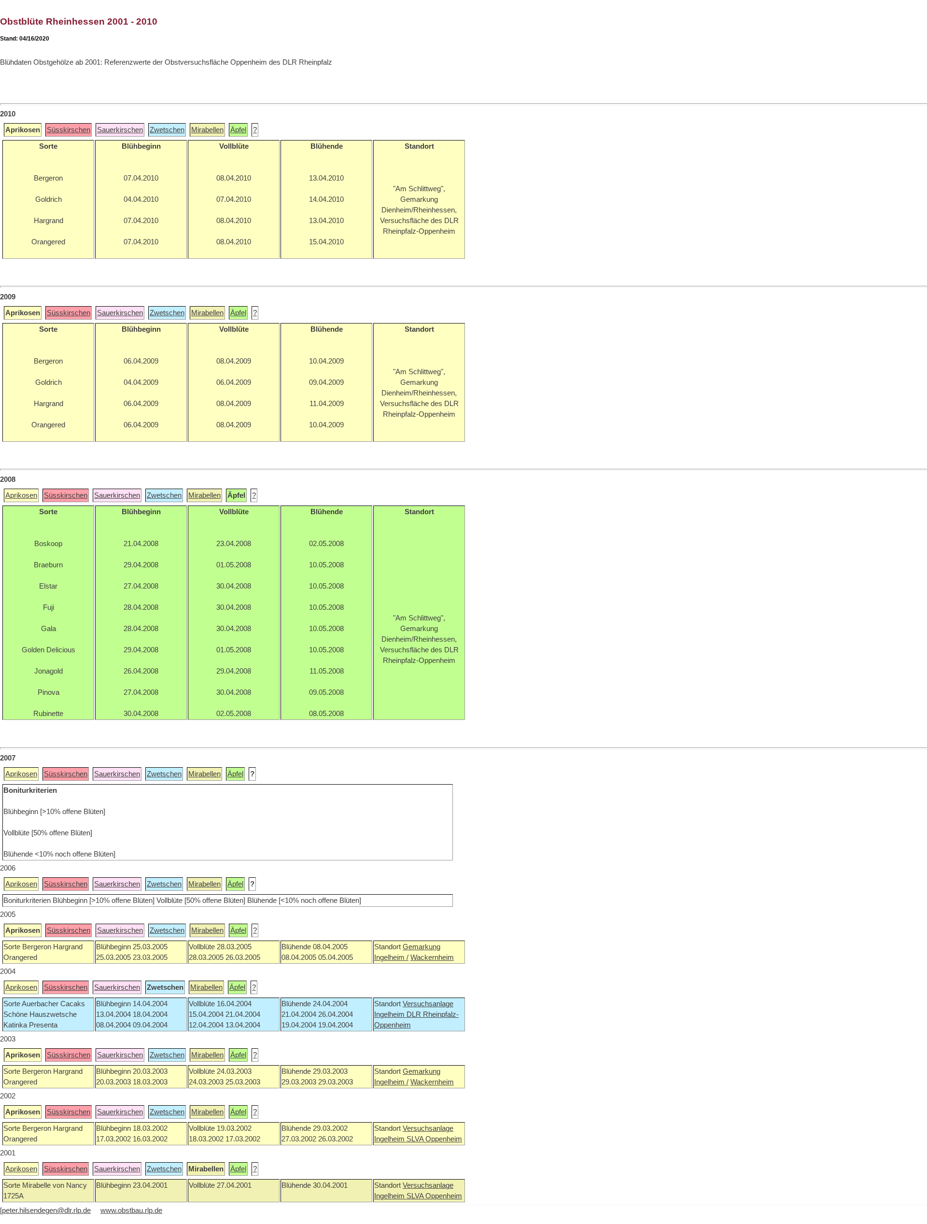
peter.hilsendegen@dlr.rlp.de (46, 1210)
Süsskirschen (68, 130)
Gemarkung (421, 947)
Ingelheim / (391, 957)
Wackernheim (432, 957)
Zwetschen (167, 130)
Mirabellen (207, 130)
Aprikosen (21, 495)
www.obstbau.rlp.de (131, 1210)
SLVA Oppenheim (434, 1139)
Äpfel (238, 130)
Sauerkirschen (120, 130)
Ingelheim (390, 1014)
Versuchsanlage (428, 1004)
